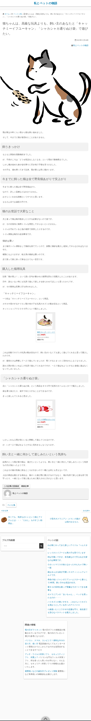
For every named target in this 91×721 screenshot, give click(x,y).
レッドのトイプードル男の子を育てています (67, 553)
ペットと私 (11, 505)
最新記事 (25, 486)
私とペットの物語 (45, 3)
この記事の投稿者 (11, 486)
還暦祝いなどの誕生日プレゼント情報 (41, 671)
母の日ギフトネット (33, 630)
